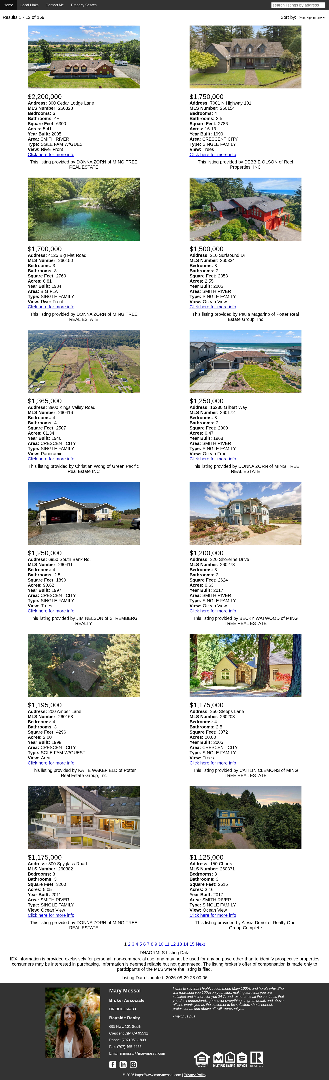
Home (8, 5)
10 (160, 944)
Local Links (29, 5)
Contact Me (55, 5)
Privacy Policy (195, 1075)
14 (185, 944)
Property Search (84, 5)
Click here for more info (51, 154)
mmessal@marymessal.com (142, 1053)
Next (200, 944)
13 (179, 944)
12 (173, 944)
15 (192, 944)
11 (167, 944)
